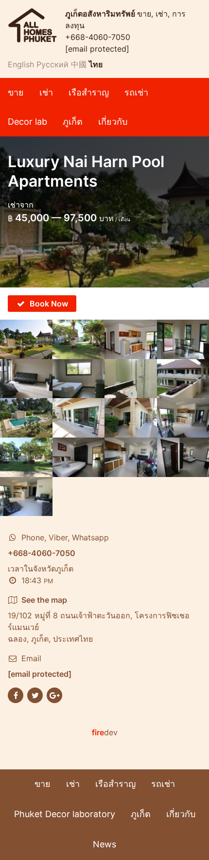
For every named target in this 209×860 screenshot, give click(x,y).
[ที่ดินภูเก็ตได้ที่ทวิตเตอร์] (35, 694)
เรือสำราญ (89, 92)
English (21, 64)
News (104, 844)
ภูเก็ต (73, 121)
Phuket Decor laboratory (64, 814)
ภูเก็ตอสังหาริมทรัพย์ (101, 14)
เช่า (46, 92)
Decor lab (27, 121)
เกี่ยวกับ (112, 121)
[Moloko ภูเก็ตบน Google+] (54, 694)
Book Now (49, 303)
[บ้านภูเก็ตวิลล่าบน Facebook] (15, 694)
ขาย (16, 92)
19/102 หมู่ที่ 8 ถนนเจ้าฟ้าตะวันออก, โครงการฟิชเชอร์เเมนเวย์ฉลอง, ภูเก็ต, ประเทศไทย (99, 619)
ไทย (96, 64)
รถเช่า (136, 92)
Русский (52, 64)
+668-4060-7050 (97, 37)
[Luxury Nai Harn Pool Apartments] (26, 339)
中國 (79, 64)
